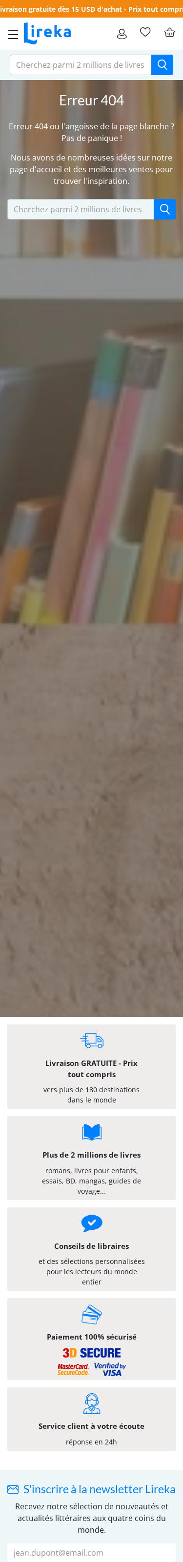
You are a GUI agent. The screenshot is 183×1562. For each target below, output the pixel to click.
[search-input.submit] (162, 65)
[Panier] (169, 32)
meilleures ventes (120, 169)
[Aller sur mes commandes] (121, 33)
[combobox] (81, 65)
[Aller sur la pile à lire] (145, 32)
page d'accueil (36, 169)
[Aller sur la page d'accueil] (47, 34)
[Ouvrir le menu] (10, 33)
